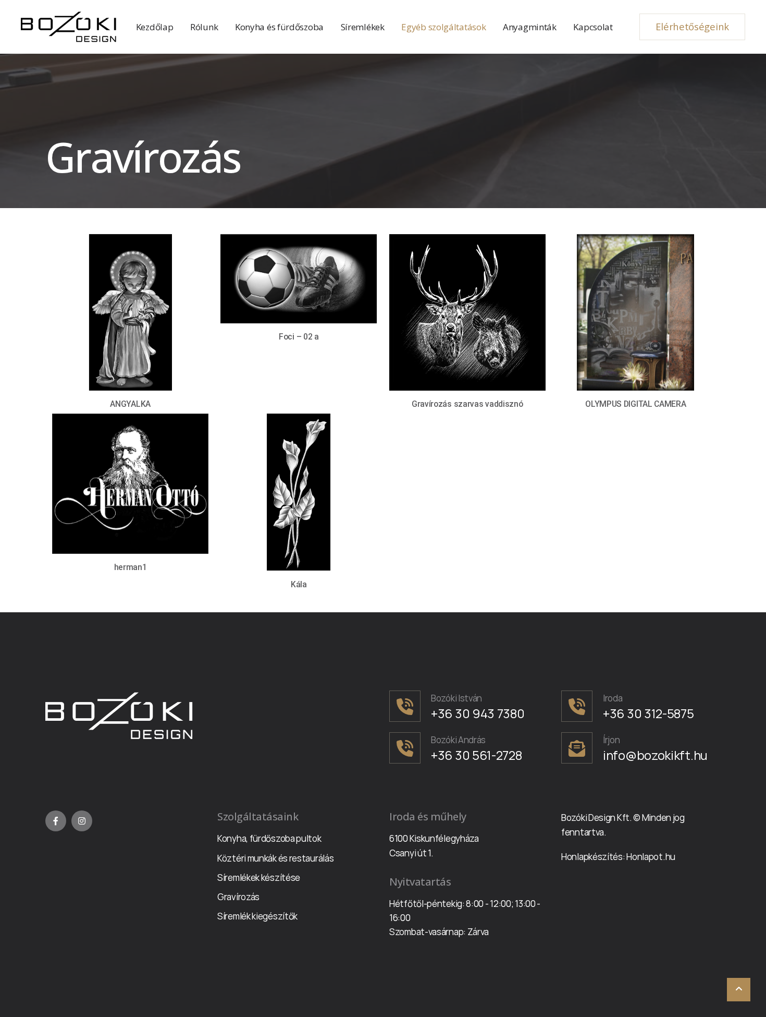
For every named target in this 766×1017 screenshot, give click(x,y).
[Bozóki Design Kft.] (70, 26)
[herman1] (130, 483)
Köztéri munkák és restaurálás (275, 858)
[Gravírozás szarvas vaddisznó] (467, 312)
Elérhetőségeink (692, 26)
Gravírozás (238, 897)
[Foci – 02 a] (298, 278)
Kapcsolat (592, 27)
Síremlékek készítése (258, 877)
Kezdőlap (155, 27)
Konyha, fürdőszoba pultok (269, 838)
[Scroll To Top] (738, 989)
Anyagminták (530, 27)
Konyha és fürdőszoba (279, 27)
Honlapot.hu (650, 857)
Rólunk (204, 27)
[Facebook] (55, 820)
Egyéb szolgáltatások (443, 27)
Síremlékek (363, 27)
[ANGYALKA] (130, 312)
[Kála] (298, 492)
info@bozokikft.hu (655, 755)
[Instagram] (81, 820)
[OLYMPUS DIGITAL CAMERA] (635, 312)
